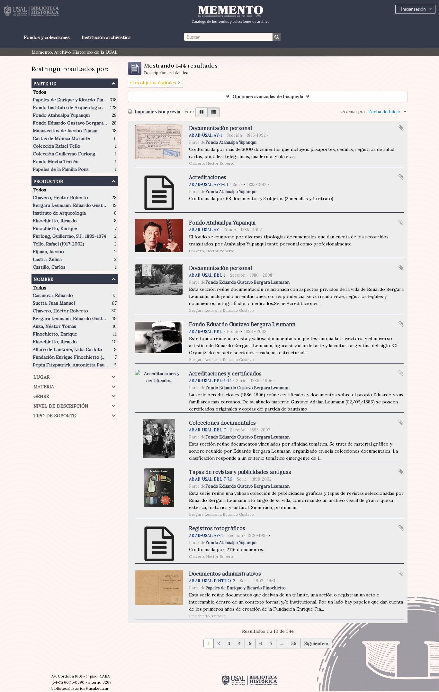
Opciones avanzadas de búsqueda (268, 96)
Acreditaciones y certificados (225, 373)
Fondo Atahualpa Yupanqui (61, 115)
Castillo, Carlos (49, 267)
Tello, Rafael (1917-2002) (58, 244)
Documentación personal (220, 128)
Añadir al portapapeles (401, 128)
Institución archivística (106, 37)
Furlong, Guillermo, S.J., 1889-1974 (69, 236)
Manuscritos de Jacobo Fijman (65, 131)
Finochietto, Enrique (55, 228)
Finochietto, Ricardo (55, 221)
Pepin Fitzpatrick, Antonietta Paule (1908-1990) (84, 365)
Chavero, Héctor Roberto (60, 197)
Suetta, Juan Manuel (54, 303)
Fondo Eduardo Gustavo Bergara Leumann (78, 123)
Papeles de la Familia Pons (61, 169)
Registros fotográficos (217, 528)
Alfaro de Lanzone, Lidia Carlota (67, 349)
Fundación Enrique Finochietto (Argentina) (79, 357)
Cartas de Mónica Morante (61, 138)
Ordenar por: (353, 111)
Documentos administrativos (225, 573)
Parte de (44, 83)
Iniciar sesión (413, 9)
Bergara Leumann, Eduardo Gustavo (71, 205)
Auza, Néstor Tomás (54, 326)
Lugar (41, 376)
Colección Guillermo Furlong (64, 154)
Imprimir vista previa (156, 112)
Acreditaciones (207, 177)
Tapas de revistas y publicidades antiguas (240, 472)
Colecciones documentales (222, 423)
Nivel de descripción (60, 405)
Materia (43, 386)
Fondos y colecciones (46, 37)
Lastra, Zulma (47, 259)
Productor (48, 181)
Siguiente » (316, 643)
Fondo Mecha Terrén (55, 161)
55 (293, 643)
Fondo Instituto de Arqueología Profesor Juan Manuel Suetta (98, 107)
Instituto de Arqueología (59, 213)
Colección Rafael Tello (56, 146)
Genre (41, 396)
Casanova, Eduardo (53, 295)
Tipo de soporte (54, 415)
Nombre (43, 278)
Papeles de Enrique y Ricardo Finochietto (77, 100)
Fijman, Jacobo (48, 251)
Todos (39, 92)
